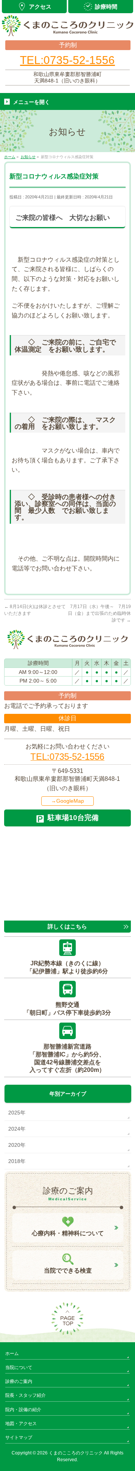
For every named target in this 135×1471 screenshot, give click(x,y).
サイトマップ (18, 1437)
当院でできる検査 (68, 1270)
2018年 (17, 1161)
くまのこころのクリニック (76, 1453)
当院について (18, 1367)
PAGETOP (67, 1319)
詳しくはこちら (67, 926)
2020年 (17, 1145)
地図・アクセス (21, 1423)
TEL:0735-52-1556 (67, 60)
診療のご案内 (18, 1381)
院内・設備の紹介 (23, 1409)
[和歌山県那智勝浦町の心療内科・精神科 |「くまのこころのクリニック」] (68, 28)
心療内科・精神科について (68, 1233)
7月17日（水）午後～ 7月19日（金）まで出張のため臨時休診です (99, 613)
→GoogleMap (67, 801)
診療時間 (106, 6)
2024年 (17, 1129)
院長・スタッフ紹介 (25, 1395)
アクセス (40, 6)
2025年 (17, 1113)
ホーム (12, 1353)
